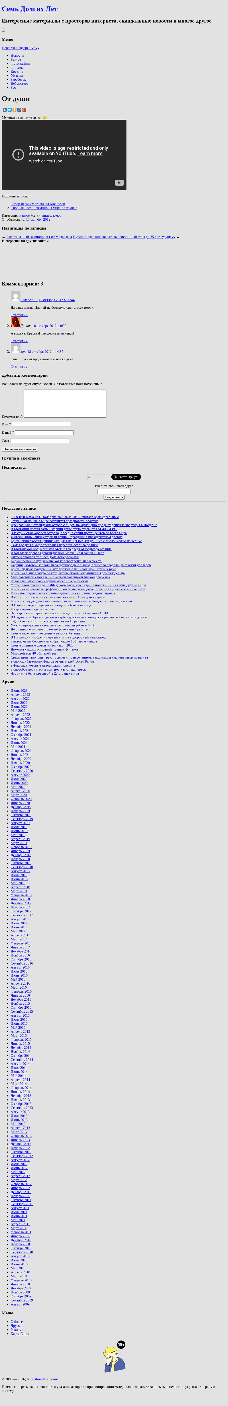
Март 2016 (19, 987)
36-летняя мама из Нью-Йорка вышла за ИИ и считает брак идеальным (65, 517)
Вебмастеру (19, 83)
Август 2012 (20, 1160)
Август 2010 (20, 1256)
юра (23, 351)
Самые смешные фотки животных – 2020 (42, 645)
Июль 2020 (19, 779)
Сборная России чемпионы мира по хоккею (44, 208)
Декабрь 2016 (21, 951)
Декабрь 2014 (21, 1047)
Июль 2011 (19, 1212)
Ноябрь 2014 (20, 1051)
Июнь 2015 (19, 1023)
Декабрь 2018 (21, 855)
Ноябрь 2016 (20, 955)
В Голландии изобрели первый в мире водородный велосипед (58, 637)
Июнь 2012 (19, 1168)
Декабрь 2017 (21, 903)
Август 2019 (20, 823)
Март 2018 (19, 891)
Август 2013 (20, 1112)
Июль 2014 (19, 1067)
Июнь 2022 (19, 706)
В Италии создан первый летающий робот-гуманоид (51, 605)
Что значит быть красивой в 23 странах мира (45, 673)
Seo (13, 87)
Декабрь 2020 (21, 759)
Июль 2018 (19, 875)
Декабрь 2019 (21, 807)
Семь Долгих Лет (30, 9)
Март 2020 (19, 795)
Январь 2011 (20, 1236)
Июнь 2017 (19, 927)
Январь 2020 (20, 803)
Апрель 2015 (20, 1031)
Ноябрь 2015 (20, 1003)
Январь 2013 (20, 1140)
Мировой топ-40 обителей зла (33, 653)
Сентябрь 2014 (22, 1059)
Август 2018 (20, 871)
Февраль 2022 (21, 718)
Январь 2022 (20, 723)
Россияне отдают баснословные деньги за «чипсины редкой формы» (63, 593)
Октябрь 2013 (21, 1104)
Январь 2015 (20, 1043)
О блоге (17, 1322)
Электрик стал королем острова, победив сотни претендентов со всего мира (69, 533)
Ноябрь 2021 (20, 731)
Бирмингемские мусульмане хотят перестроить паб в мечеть (56, 561)
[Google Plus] (24, 110)
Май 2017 (18, 931)
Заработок (18, 79)
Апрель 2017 (20, 935)
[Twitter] (10, 110)
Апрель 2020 (20, 791)
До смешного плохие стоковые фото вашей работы (49, 629)
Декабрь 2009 (21, 1288)
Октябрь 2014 (21, 1055)
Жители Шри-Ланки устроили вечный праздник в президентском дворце (66, 537)
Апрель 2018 (20, 887)
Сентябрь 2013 (22, 1108)
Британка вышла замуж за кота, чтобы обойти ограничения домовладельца (68, 573)
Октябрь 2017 (21, 911)
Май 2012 (18, 1172)
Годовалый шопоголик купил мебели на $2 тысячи (49, 581)
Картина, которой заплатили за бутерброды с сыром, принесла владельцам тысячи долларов (81, 565)
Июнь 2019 (19, 831)
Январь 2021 (20, 755)
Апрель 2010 (20, 1272)
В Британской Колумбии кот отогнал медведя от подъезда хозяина (61, 549)
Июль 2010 (19, 1260)
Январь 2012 (20, 1188)
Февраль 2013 (21, 1136)
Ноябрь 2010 (20, 1244)
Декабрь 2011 (21, 1192)
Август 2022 (20, 698)
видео (46, 215)
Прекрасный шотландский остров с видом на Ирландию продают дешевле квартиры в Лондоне (84, 525)
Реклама (17, 1330)
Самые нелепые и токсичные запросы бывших (46, 633)
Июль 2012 (19, 1164)
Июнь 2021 (19, 743)
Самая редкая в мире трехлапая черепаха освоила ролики (54, 545)
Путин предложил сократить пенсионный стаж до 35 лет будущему (124, 237)
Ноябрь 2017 (20, 907)
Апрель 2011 (20, 1224)
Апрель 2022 (20, 714)
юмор (57, 215)
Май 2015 (18, 1027)
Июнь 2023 (19, 690)
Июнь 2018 (19, 879)
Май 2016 (18, 979)
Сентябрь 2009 (22, 1300)
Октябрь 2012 (21, 1152)
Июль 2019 (19, 827)
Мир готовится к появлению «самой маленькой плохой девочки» (60, 577)
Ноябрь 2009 (20, 1292)
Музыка (17, 75)
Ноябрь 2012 (20, 1148)
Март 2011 (18, 1228)
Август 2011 (20, 1208)
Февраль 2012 (21, 1184)
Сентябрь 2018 (22, 867)
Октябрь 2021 (21, 735)
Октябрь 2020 (21, 767)
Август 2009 (20, 1304)
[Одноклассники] (14, 110)
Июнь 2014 (19, 1071)
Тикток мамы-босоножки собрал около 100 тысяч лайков (54, 641)
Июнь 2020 (19, 783)
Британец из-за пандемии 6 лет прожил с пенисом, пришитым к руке (63, 569)
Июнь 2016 (19, 975)
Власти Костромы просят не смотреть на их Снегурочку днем (58, 597)
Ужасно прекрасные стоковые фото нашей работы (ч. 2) (53, 625)
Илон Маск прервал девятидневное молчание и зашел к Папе (57, 553)
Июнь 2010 (19, 1264)
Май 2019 (18, 835)
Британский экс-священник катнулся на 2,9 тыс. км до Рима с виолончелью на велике (76, 541)
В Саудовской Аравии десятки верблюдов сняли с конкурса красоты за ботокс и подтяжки (79, 617)
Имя (6, 424)
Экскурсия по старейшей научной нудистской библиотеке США (60, 613)
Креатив (17, 71)
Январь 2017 (20, 947)
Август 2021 (20, 739)
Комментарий (12, 416)
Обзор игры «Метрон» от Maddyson (38, 204)
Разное (16, 59)
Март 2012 (19, 1180)
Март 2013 (19, 1132)
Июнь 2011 (19, 1216)
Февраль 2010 (21, 1280)
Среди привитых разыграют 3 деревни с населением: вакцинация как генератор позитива (79, 657)
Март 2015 (19, 1035)
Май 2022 (18, 710)
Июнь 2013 (19, 1120)
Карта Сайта (20, 1334)
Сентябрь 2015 (22, 1011)
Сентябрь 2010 (22, 1252)
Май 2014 (18, 1076)
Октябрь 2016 (21, 959)
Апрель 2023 (20, 694)
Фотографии (20, 63)
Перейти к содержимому (20, 48)
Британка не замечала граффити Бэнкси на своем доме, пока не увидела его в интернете (78, 589)
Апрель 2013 (20, 1128)
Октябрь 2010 (21, 1248)
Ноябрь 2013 (20, 1100)
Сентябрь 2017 (22, 915)
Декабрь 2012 (21, 1144)
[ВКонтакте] (5, 110)
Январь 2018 (20, 899)
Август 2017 (20, 919)
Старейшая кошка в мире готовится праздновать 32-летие (54, 521)
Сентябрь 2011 (22, 1204)
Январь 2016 (20, 995)
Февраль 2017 (21, 943)
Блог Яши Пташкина (43, 1379)
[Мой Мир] (19, 110)
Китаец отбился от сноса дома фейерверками (45, 557)
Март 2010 (19, 1276)
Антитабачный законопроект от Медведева (39, 237)
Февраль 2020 (21, 799)
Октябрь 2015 (21, 1007)
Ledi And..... (29, 300)
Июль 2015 (19, 1019)
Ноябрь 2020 (20, 763)
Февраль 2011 (21, 1232)
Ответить (19, 315)
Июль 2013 (19, 1116)
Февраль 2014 (21, 1088)
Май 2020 (18, 787)
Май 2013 (18, 1124)
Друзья (16, 1326)
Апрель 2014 (20, 1080)
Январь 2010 (20, 1284)
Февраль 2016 (21, 991)
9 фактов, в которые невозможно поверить (43, 665)
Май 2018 (18, 883)
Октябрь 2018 (21, 863)
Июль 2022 (19, 702)
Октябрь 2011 (21, 1200)
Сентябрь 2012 (22, 1156)
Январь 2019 (20, 851)
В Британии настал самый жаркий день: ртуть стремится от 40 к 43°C (64, 529)
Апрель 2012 (20, 1176)
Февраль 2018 (21, 895)
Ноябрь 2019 (20, 811)
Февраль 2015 (21, 1039)
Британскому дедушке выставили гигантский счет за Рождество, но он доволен (71, 601)
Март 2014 (19, 1084)
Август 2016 (20, 967)
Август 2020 (20, 775)
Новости (17, 55)
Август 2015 (20, 1015)
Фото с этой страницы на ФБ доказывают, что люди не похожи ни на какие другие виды (78, 585)
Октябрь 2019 (21, 815)
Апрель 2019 (20, 839)
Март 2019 (19, 843)
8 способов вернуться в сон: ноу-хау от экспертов (48, 669)
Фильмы (17, 67)
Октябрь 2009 (21, 1296)
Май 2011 (18, 1220)
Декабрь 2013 (21, 1096)
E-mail (8, 432)
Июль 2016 (19, 971)
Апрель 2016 (20, 983)
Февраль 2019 (21, 847)
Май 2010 (18, 1268)
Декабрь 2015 (21, 999)
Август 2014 (20, 1063)
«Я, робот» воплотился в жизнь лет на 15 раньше (48, 621)
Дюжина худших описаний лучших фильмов (45, 649)
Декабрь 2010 (21, 1240)
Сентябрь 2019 (22, 819)
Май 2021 (18, 747)
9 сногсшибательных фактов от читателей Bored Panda (52, 661)
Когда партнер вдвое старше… (34, 609)
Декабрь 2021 (21, 727)
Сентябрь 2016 (22, 963)
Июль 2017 (19, 923)
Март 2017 (19, 939)
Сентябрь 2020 (22, 771)
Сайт (5, 441)
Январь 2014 (20, 1092)
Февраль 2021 (21, 751)
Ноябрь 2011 (20, 1196)
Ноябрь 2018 (20, 859)
